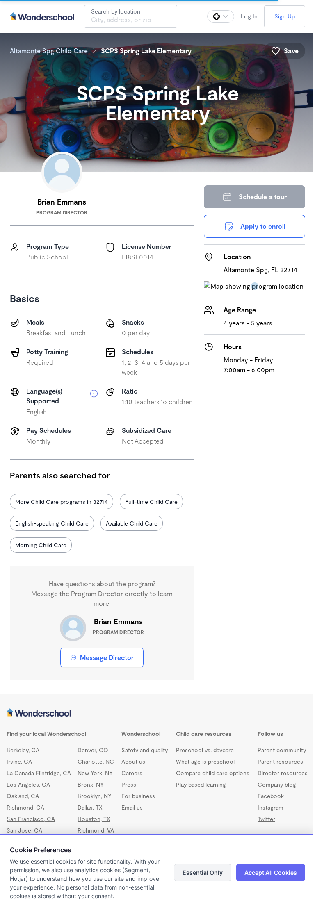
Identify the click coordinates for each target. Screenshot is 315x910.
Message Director (105, 657)
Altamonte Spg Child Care (49, 51)
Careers (144, 772)
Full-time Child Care (151, 501)
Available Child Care (132, 523)
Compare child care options (251, 772)
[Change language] (214, 16)
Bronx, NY (90, 792)
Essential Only (196, 872)
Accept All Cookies (264, 872)
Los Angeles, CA (28, 792)
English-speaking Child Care (52, 523)
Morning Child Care (40, 544)
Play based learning (240, 784)
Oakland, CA (23, 804)
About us (146, 761)
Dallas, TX (89, 815)
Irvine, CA (19, 761)
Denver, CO (92, 749)
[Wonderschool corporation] (154, 713)
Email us (144, 807)
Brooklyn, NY (94, 804)
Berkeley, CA (23, 749)
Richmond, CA (25, 815)
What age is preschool (244, 761)
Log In (243, 16)
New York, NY (94, 781)
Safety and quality (157, 749)
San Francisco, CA (31, 827)
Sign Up (278, 16)
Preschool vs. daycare (244, 749)
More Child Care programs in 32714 (61, 501)
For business (151, 795)
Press (141, 784)
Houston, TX (93, 827)
